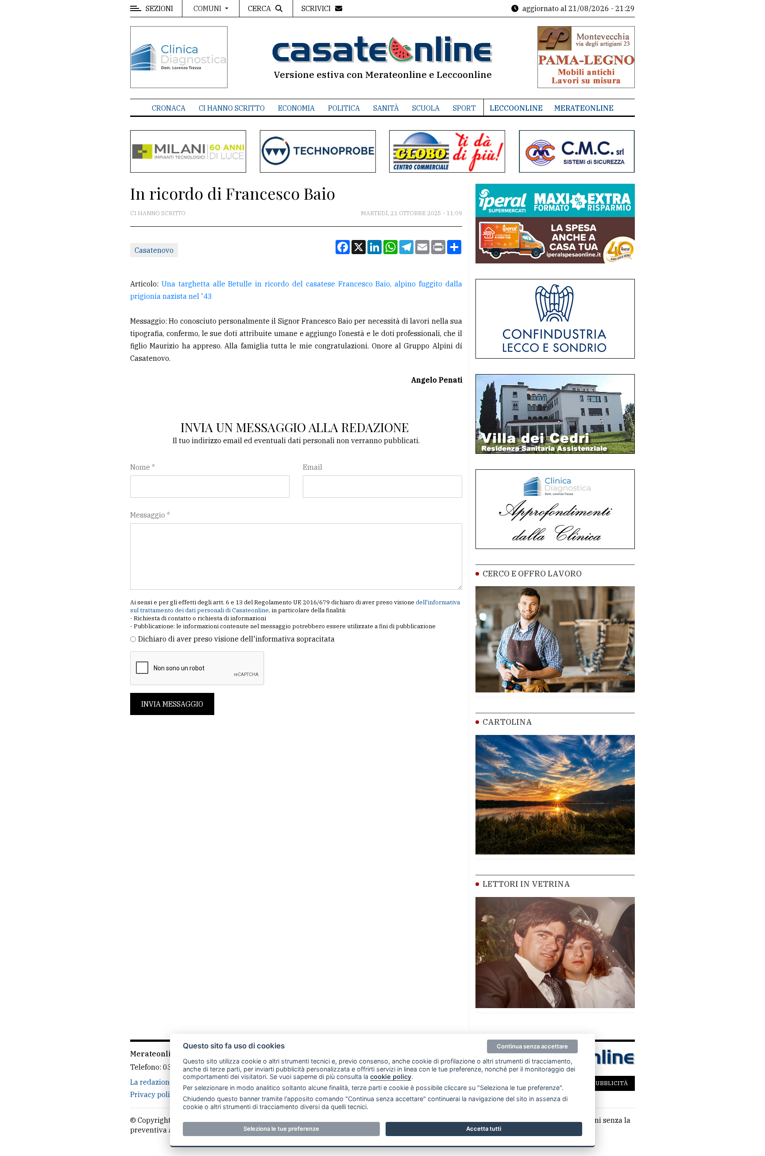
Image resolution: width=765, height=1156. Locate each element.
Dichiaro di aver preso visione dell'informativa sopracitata (236, 638)
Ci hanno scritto (232, 108)
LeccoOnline (516, 108)
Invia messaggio (172, 704)
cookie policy (390, 1076)
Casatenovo (154, 250)
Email (312, 467)
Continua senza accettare (532, 1046)
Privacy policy (154, 1094)
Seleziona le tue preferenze (281, 1128)
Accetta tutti (483, 1128)
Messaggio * (150, 514)
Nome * (142, 467)
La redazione (152, 1082)
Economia (296, 108)
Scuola (426, 108)
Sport (464, 108)
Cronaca (168, 108)
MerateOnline (584, 108)
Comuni (208, 8)
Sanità (386, 108)
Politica (344, 108)
